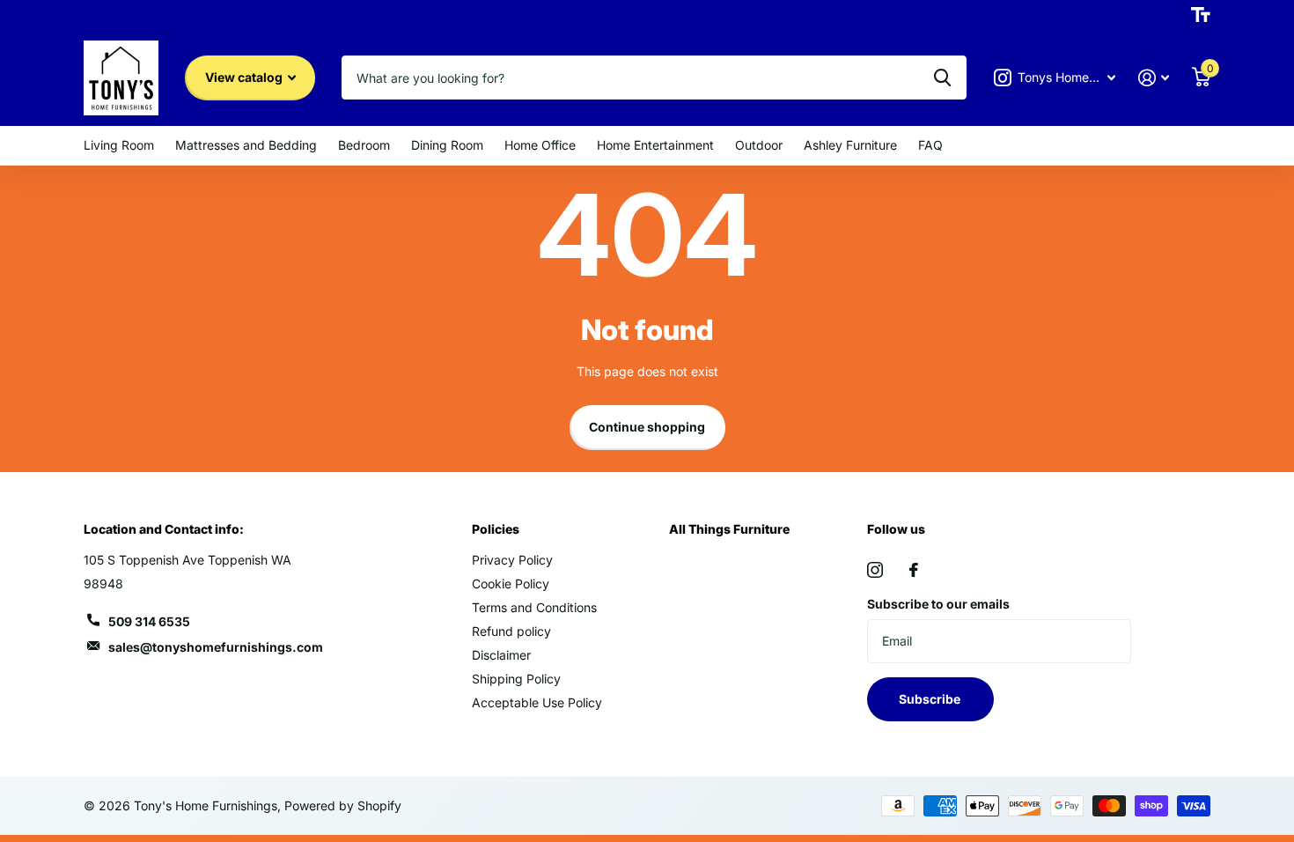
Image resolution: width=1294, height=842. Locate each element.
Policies (495, 528)
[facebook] (913, 570)
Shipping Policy (516, 678)
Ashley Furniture (850, 144)
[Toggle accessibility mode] (1200, 15)
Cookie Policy (510, 583)
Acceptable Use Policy (537, 702)
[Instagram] (875, 570)
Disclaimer (501, 654)
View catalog (245, 77)
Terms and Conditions (534, 607)
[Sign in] (1153, 78)
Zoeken (942, 77)
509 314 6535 (149, 621)
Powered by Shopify (342, 805)
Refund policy (511, 631)
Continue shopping (647, 426)
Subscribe (931, 698)
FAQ (930, 144)
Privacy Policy (512, 559)
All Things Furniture (729, 528)
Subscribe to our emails (938, 603)
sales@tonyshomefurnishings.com (215, 646)
